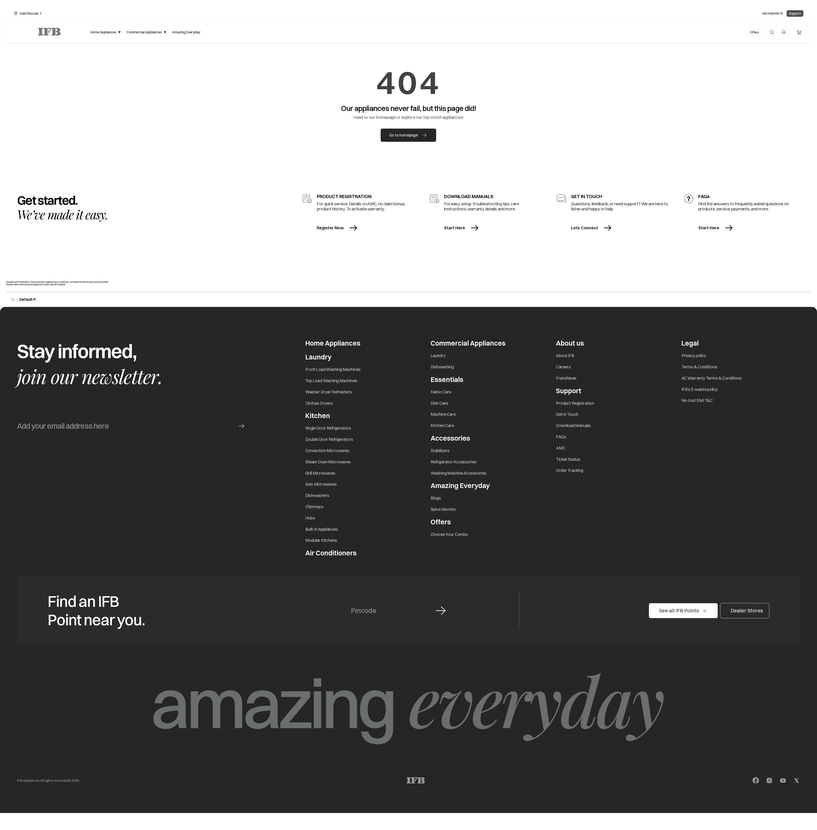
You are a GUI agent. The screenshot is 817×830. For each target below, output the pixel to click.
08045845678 (772, 13)
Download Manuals (573, 425)
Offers (754, 32)
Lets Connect (584, 227)
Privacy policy (693, 355)
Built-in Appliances (321, 529)
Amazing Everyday (460, 485)
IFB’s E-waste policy (699, 389)
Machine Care (443, 414)
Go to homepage (403, 135)
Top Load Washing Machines (331, 380)
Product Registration (575, 403)
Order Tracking (569, 470)
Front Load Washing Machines (333, 369)
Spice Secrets (443, 509)
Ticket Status (568, 459)
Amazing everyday (186, 32)
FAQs (561, 436)
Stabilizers (440, 450)
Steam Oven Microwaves (328, 461)
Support (795, 13)
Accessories (450, 438)
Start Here (454, 227)
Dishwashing (442, 366)
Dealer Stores (747, 610)
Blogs (436, 498)
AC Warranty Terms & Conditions (711, 378)
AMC (560, 448)
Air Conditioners (331, 553)
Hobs (310, 518)
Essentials (447, 379)
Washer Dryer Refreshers (328, 391)
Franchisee (566, 378)
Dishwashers (317, 495)
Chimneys (314, 506)
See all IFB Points (679, 610)
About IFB (565, 355)
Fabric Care (441, 391)
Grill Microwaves (320, 473)
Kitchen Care (442, 425)
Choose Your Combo (449, 534)
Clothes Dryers (319, 403)
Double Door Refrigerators (329, 439)
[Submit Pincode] (440, 611)
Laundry (438, 355)
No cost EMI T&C (697, 400)
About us (570, 343)
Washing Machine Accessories (459, 473)
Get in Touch (567, 414)
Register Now (330, 227)
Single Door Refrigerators (328, 428)
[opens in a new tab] (755, 780)
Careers (563, 366)
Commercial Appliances (468, 343)
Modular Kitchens (321, 540)
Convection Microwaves (327, 450)
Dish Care (439, 403)
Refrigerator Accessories (454, 461)
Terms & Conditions (699, 366)
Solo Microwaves (321, 484)
